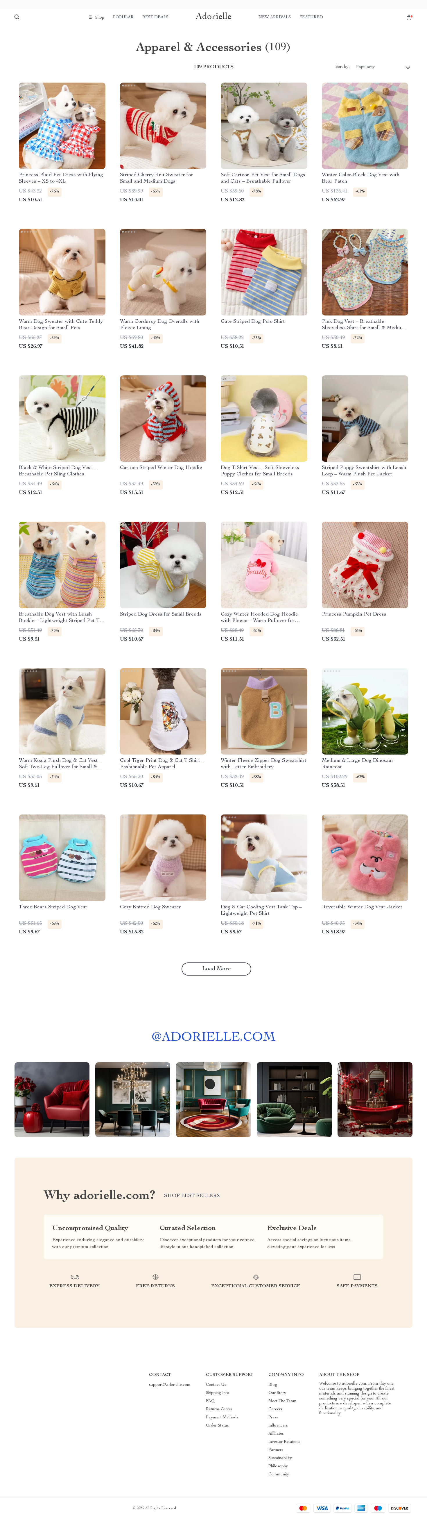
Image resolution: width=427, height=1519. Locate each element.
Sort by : (343, 67)
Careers (275, 1409)
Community (278, 1474)
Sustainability (280, 1458)
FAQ (210, 1401)
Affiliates (276, 1434)
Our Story (277, 1393)
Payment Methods (222, 1417)
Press (273, 1417)
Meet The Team (282, 1401)
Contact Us (216, 1385)
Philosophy (278, 1466)
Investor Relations (284, 1442)
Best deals (155, 17)
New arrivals (275, 17)
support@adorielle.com (170, 1385)
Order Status (217, 1426)
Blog (272, 1385)
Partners (275, 1450)
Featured (311, 17)
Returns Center (219, 1409)
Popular (123, 17)
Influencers (278, 1426)
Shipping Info (217, 1393)
